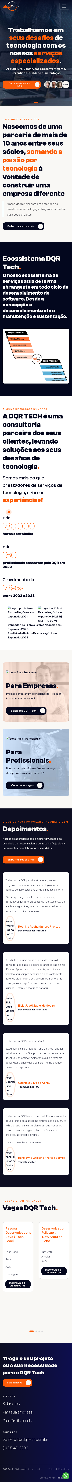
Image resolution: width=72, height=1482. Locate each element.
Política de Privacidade (58, 1469)
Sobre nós (11, 1403)
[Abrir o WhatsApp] (65, 1475)
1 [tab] (36, 102)
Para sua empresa (18, 1412)
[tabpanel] (36, 53)
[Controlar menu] (64, 6)
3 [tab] (39, 1331)
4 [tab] (42, 1331)
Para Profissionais (17, 1421)
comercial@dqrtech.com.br (25, 1439)
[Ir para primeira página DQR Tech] (11, 6)
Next (66, 1273)
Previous (5, 1273)
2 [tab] (36, 1331)
